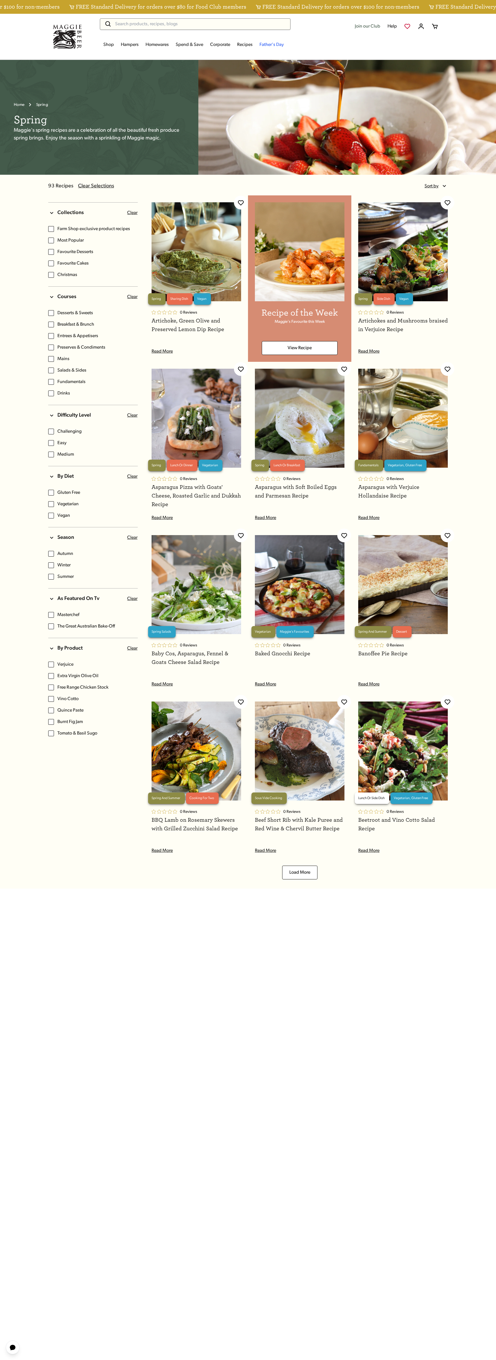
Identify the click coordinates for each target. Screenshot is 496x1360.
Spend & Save (189, 44)
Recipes (245, 44)
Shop (108, 44)
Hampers (130, 44)
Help (392, 26)
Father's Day (271, 44)
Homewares (157, 44)
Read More (162, 351)
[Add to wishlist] (241, 202)
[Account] (421, 26)
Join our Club (367, 26)
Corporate (220, 44)
